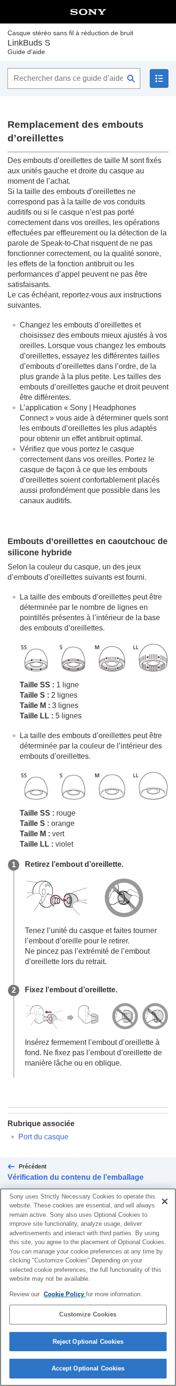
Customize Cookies (87, 1314)
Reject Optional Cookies (88, 1341)
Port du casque (43, 1137)
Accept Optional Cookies (88, 1368)
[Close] (164, 1201)
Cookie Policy (65, 1294)
